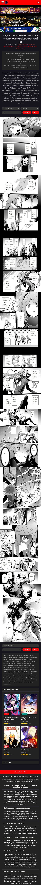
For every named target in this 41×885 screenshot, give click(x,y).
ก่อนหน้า (27, 112)
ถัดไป (35, 112)
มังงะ (25, 772)
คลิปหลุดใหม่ (18, 772)
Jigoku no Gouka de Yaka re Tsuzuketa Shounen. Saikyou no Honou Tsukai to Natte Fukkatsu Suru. (20, 47)
